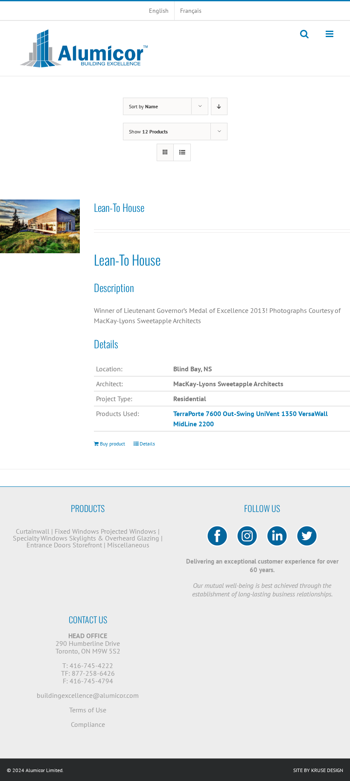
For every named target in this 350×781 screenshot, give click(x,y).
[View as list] (182, 152)
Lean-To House (119, 207)
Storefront (87, 545)
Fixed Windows (77, 531)
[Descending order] (219, 106)
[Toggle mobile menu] (330, 33)
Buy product (112, 443)
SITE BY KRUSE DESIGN (318, 770)
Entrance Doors (48, 545)
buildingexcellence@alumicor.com (88, 695)
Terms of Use (87, 710)
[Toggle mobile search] (304, 33)
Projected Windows (128, 531)
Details (147, 443)
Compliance (88, 724)
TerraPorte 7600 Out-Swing (213, 413)
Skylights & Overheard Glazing (114, 538)
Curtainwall (33, 531)
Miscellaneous (128, 545)
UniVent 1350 (276, 413)
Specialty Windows (40, 538)
